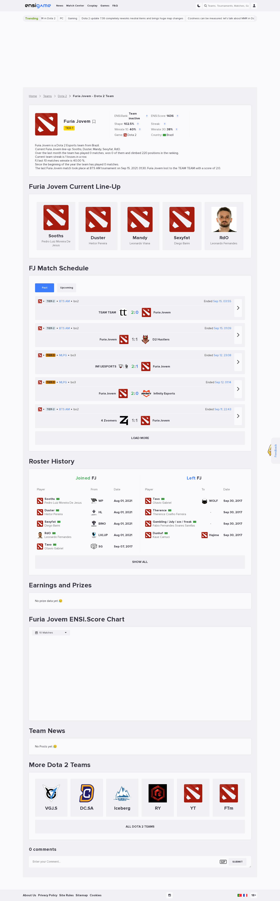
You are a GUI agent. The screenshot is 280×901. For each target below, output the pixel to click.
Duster (87, 149)
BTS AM (95, 168)
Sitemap (82, 895)
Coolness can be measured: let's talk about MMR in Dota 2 (209, 18)
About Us (29, 895)
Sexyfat (108, 149)
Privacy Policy (47, 895)
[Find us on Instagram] (169, 895)
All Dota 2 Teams (140, 827)
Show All (140, 562)
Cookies (96, 895)
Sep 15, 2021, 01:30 (133, 168)
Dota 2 (131, 135)
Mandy (97, 149)
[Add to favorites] (94, 121)
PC (47, 18)
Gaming (58, 18)
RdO (117, 149)
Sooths (77, 149)
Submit (237, 861)
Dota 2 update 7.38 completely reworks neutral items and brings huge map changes (118, 18)
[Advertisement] (140, 54)
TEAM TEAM (186, 168)
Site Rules (66, 895)
